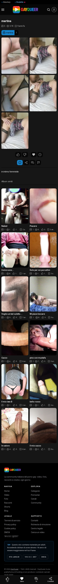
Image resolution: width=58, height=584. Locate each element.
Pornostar (35, 495)
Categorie (35, 491)
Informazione (20, 162)
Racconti (8, 503)
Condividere (26, 162)
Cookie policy (10, 528)
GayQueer (14, 569)
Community (36, 503)
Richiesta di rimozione (41, 524)
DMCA (7, 532)
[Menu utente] (54, 9)
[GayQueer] (12, 470)
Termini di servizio (12, 520)
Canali (33, 499)
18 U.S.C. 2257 (30, 557)
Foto (6, 499)
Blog (6, 511)
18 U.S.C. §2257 (11, 536)
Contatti (34, 520)
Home (7, 491)
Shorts (7, 507)
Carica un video (37, 532)
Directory (6, 2)
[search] (48, 10)
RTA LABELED (14, 557)
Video (6, 495)
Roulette (20, 2)
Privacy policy (10, 524)
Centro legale (37, 528)
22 (18, 154)
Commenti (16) (32, 162)
